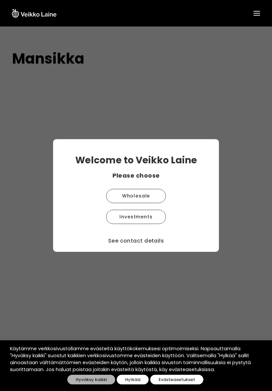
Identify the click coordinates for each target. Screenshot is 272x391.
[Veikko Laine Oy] (34, 13)
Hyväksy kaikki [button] (91, 379)
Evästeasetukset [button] (177, 379)
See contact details (136, 241)
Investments (135, 216)
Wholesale (136, 196)
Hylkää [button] (132, 379)
